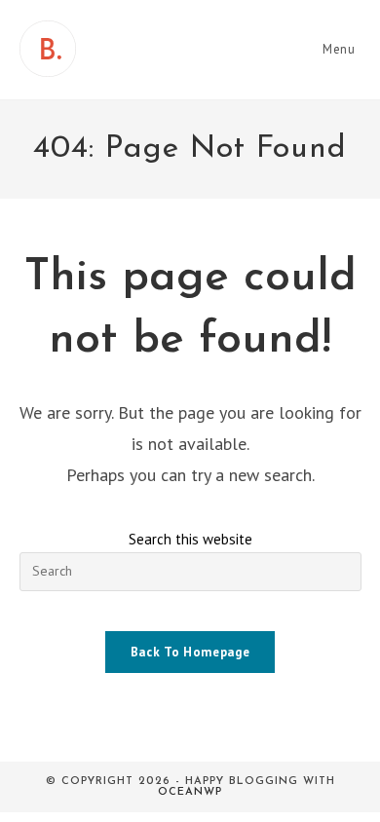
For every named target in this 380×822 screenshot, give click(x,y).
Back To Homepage (190, 652)
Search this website (190, 539)
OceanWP (190, 792)
